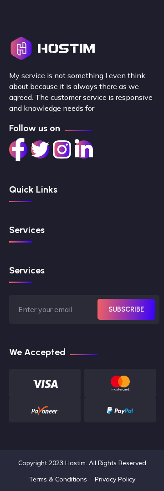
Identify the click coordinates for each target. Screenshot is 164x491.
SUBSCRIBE (126, 309)
